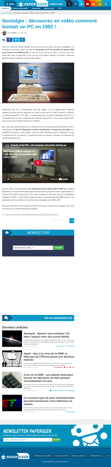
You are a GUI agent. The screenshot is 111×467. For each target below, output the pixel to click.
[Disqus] (38, 288)
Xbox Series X (49, 8)
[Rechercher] (106, 4)
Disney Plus (36, 8)
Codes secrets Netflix (20, 8)
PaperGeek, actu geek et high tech (33, 3)
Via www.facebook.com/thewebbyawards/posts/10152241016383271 (31, 214)
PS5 (59, 8)
